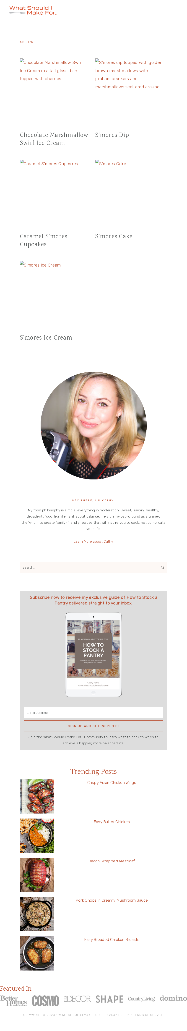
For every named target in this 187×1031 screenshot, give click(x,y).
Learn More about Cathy (93, 541)
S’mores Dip (112, 135)
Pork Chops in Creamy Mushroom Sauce (112, 900)
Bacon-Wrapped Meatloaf (111, 861)
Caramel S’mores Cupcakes (44, 240)
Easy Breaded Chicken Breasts (111, 939)
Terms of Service (148, 1015)
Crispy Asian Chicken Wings (111, 782)
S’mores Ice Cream (46, 338)
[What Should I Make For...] (33, 13)
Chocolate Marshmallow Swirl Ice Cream (54, 139)
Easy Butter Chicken (112, 821)
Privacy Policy (117, 1015)
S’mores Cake (113, 236)
